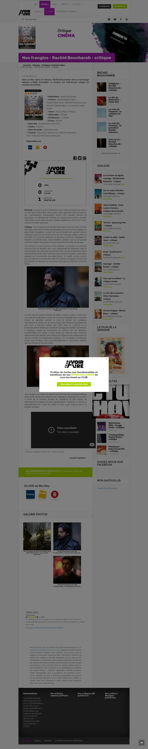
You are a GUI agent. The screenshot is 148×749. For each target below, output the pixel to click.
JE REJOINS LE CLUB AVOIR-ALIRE (74, 384)
